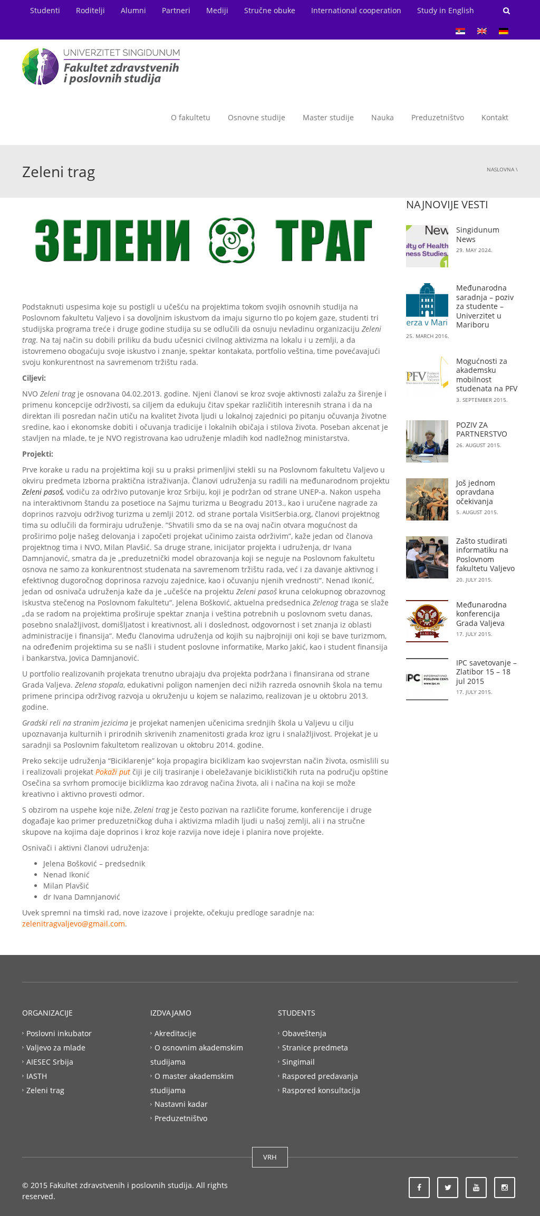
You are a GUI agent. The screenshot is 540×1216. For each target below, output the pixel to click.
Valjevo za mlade (55, 1048)
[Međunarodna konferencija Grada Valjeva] (427, 621)
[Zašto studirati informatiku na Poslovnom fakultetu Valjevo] (427, 557)
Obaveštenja (304, 1033)
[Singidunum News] (427, 246)
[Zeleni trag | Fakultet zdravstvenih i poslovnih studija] (101, 66)
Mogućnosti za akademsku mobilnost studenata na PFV (486, 375)
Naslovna (500, 169)
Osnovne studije (256, 117)
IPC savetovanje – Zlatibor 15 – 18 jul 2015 (486, 672)
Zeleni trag (45, 1090)
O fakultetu (190, 117)
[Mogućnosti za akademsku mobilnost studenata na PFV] (427, 377)
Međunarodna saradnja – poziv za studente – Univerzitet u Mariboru (485, 306)
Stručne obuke (269, 10)
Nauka (382, 117)
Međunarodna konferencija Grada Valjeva (481, 614)
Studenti (45, 10)
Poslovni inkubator (59, 1033)
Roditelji (90, 10)
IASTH (36, 1075)
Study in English (445, 10)
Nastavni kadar (181, 1104)
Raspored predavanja (320, 1075)
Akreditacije (175, 1033)
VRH (270, 1157)
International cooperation (356, 10)
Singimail (298, 1062)
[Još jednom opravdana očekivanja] (427, 499)
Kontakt (494, 117)
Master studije (328, 117)
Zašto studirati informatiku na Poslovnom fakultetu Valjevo (485, 555)
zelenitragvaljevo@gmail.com (73, 924)
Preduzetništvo (437, 117)
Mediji (217, 10)
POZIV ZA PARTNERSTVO (481, 429)
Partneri (176, 10)
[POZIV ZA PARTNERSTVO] (427, 441)
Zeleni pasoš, (44, 492)
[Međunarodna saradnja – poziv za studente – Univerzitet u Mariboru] (427, 304)
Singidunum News (477, 234)
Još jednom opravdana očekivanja (475, 492)
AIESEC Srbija (49, 1062)
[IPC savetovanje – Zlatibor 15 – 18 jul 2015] (427, 679)
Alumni (133, 10)
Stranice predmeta (315, 1048)
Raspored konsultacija (321, 1090)
